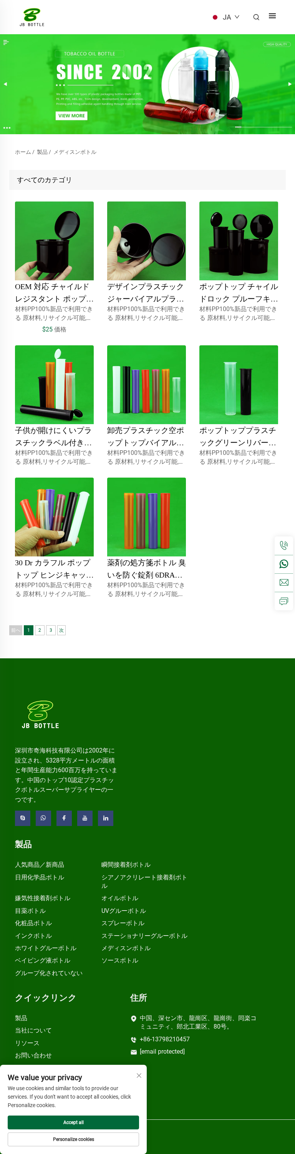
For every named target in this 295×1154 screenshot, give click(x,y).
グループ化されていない (49, 973)
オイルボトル (119, 898)
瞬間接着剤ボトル (126, 864)
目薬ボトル (30, 910)
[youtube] (85, 818)
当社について (33, 1030)
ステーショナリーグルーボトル (144, 935)
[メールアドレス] (284, 582)
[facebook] (64, 818)
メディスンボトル (74, 152)
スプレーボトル (122, 923)
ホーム (23, 152)
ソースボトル (119, 960)
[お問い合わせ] (284, 601)
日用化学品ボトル (39, 877)
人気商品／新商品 (39, 864)
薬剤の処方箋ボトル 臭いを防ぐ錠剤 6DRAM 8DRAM (146, 574)
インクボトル (33, 935)
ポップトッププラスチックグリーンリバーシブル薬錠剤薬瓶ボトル (237, 442)
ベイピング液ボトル (42, 960)
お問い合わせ (33, 1055)
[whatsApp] (284, 564)
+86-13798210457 (165, 1039)
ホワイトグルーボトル (45, 948)
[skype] (22, 818)
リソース (27, 1043)
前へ (15, 630)
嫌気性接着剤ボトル (42, 898)
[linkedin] (105, 818)
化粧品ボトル (33, 923)
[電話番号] (284, 545)
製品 (42, 152)
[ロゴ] (40, 714)
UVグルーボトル (123, 910)
